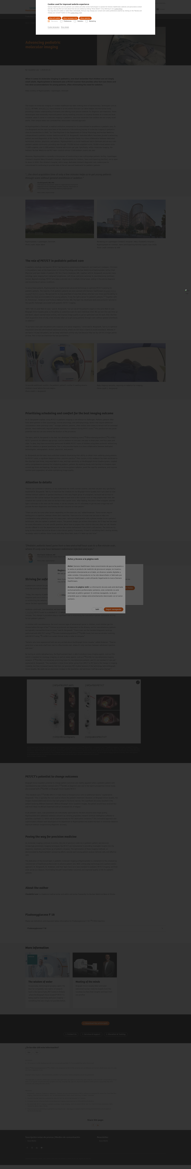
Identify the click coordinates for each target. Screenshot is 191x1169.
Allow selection (85, 18)
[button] (187, 291)
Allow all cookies (54, 18)
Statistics (80, 21)
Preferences (67, 21)
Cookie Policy (118, 9)
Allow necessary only (70, 18)
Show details (65, 27)
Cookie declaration (53, 27)
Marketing (92, 21)
